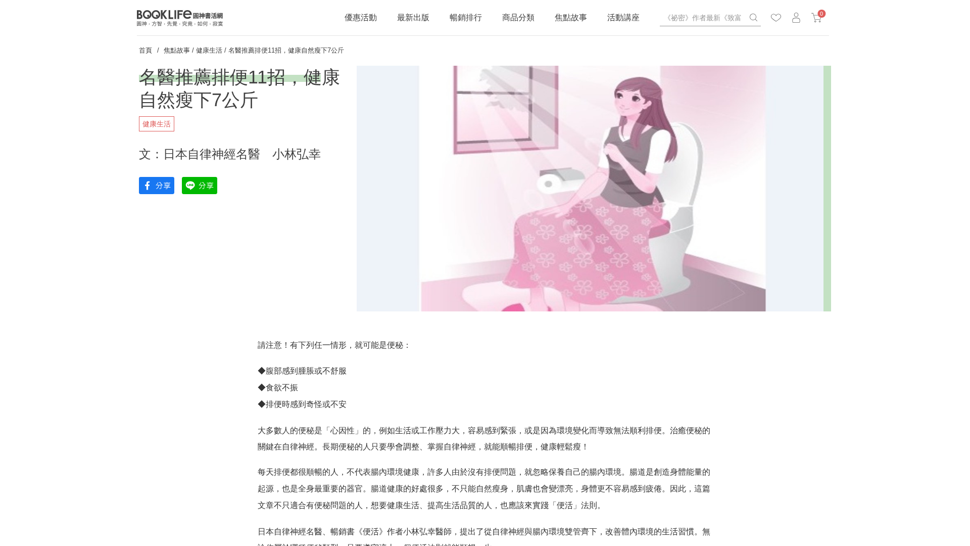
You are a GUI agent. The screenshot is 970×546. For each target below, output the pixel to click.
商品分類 (518, 17)
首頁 (145, 50)
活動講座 (623, 17)
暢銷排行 (466, 17)
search (753, 18)
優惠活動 (361, 17)
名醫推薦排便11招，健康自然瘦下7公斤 (286, 50)
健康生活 (209, 50)
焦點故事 (571, 17)
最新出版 (413, 17)
